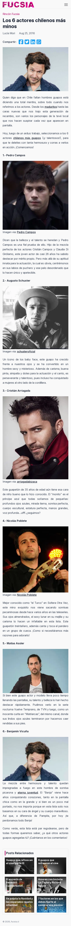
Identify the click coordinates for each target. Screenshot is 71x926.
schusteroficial (26, 351)
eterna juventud (28, 792)
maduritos (51, 106)
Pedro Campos (26, 232)
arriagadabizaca (27, 481)
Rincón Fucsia (11, 14)
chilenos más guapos (27, 138)
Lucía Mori (9, 33)
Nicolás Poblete (27, 594)
